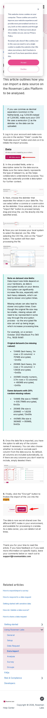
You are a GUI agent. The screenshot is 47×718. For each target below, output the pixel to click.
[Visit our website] (42, 699)
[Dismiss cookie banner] (38, 9)
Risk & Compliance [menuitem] (13, 678)
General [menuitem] (11, 635)
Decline (23, 69)
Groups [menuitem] (10, 667)
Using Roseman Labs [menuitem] (14, 629)
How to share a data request (15, 617)
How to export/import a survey (15, 591)
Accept (23, 62)
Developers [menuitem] (9, 683)
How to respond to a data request (17, 597)
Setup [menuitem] (10, 640)
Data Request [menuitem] (13, 646)
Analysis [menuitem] (11, 656)
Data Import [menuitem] (13, 651)
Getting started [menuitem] (11, 624)
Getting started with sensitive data (17, 604)
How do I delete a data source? (16, 610)
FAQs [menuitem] (6, 672)
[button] (42, 624)
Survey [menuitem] (10, 662)
